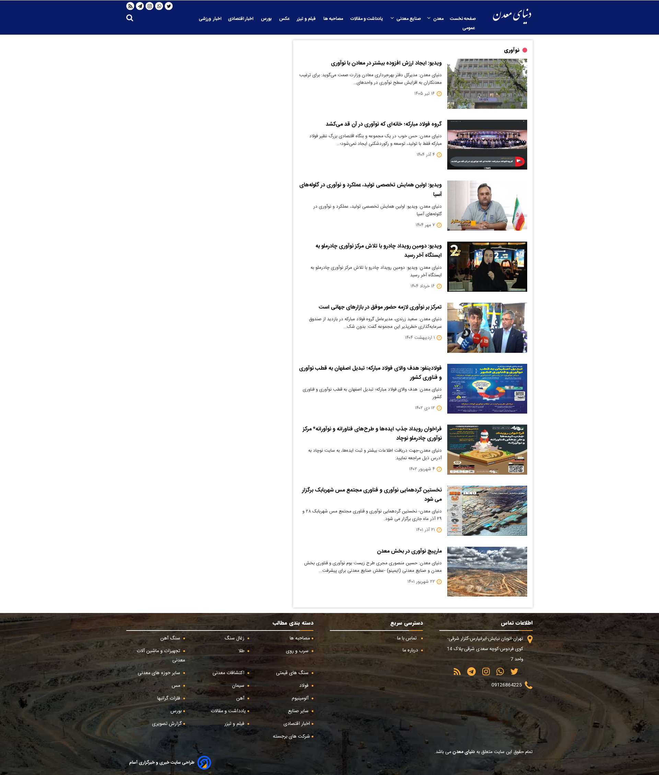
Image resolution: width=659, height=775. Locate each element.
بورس (267, 19)
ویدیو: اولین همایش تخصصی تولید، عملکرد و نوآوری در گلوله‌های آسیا (370, 190)
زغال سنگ (235, 638)
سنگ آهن (171, 638)
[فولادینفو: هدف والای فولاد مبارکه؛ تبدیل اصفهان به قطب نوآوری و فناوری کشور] (487, 389)
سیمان (239, 686)
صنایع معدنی (408, 19)
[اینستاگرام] (150, 6)
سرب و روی (298, 651)
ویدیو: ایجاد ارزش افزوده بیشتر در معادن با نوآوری (386, 63)
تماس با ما (407, 638)
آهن (241, 698)
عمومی (469, 28)
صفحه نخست (463, 19)
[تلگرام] (140, 6)
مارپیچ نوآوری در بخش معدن (409, 551)
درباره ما (411, 650)
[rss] (130, 6)
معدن (438, 19)
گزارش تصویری (167, 724)
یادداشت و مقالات (367, 19)
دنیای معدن (463, 752)
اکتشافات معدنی (229, 673)
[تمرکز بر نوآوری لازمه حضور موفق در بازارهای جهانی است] (487, 328)
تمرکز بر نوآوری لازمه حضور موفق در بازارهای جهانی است (380, 307)
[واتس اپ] (159, 6)
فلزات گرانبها (169, 698)
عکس (284, 19)
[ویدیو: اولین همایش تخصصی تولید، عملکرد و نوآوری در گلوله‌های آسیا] (487, 206)
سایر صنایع (299, 711)
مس (177, 686)
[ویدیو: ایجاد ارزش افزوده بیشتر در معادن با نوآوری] (487, 84)
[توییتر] (169, 6)
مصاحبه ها (333, 19)
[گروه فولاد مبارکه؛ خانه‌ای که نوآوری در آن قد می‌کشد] (487, 145)
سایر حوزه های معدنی (160, 673)
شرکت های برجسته (291, 736)
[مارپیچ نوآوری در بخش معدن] (487, 572)
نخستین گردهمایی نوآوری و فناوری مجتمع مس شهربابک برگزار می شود (372, 495)
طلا (242, 651)
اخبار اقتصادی (241, 19)
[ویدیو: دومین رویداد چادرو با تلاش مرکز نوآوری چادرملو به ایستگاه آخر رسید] (487, 267)
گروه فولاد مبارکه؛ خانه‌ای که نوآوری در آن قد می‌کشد (384, 124)
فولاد (304, 686)
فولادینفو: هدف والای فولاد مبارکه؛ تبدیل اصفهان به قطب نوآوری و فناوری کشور (370, 373)
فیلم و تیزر (307, 19)
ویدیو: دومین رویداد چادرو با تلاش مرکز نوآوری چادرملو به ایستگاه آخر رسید (378, 251)
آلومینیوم (301, 698)
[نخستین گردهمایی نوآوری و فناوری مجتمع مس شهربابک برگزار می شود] (487, 511)
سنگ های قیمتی (293, 673)
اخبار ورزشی (210, 19)
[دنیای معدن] (512, 16)
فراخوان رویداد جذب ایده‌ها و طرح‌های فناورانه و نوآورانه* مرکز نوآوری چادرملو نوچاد (372, 434)
